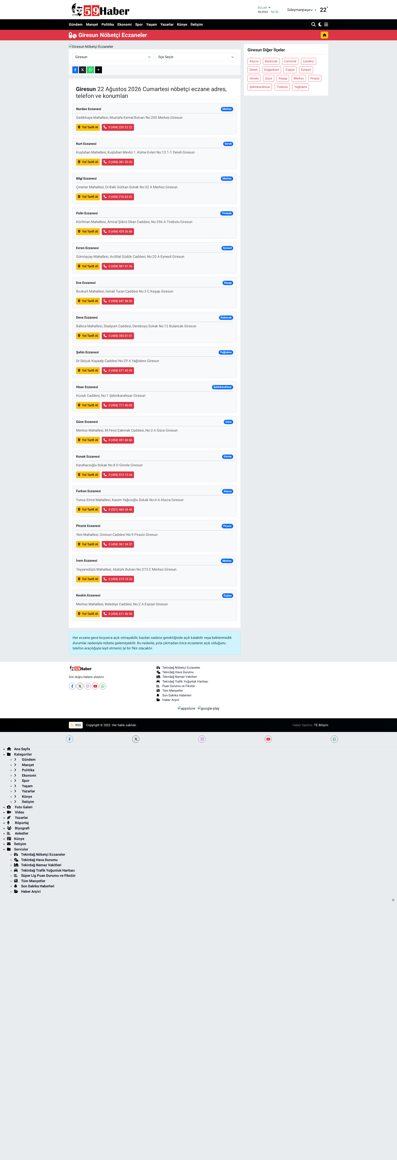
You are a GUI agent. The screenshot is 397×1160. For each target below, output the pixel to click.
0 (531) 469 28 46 (120, 509)
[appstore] (187, 708)
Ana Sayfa (22, 749)
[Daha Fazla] (98, 69)
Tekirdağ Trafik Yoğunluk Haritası (185, 681)
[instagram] (202, 739)
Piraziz (314, 78)
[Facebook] (72, 686)
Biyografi (22, 828)
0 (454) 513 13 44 (120, 475)
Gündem (76, 24)
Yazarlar (166, 24)
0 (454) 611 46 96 (120, 614)
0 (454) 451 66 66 (120, 440)
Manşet (92, 24)
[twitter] (135, 739)
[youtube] (268, 739)
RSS (77, 725)
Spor (139, 24)
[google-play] (208, 708)
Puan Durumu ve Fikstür (178, 686)
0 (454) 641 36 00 (120, 301)
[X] (80, 686)
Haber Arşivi (170, 700)
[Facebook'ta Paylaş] (75, 69)
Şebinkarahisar (260, 87)
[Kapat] (394, 900)
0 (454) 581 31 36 (120, 266)
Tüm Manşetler (172, 690)
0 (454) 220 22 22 (120, 127)
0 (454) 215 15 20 (120, 579)
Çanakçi (308, 61)
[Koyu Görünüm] (320, 24)
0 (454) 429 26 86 (120, 231)
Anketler (21, 833)
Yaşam (151, 24)
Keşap (283, 78)
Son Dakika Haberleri (176, 695)
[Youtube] (95, 686)
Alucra (254, 61)
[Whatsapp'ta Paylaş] (90, 69)
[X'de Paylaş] (82, 69)
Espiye (290, 70)
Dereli (254, 70)
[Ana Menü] (325, 24)
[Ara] (314, 24)
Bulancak (271, 61)
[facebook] (69, 739)
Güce (268, 78)
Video (19, 812)
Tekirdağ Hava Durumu (178, 672)
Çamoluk (290, 61)
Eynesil (306, 70)
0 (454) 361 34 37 (120, 544)
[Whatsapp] (102, 686)
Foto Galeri (23, 807)
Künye (182, 24)
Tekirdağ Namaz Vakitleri (179, 677)
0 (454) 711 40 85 (120, 405)
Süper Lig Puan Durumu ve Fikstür (48, 875)
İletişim (197, 24)
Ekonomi (124, 24)
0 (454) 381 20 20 (120, 162)
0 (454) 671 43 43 (120, 370)
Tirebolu (282, 87)
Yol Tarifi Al (90, 127)
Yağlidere (300, 87)
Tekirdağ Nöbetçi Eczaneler (181, 667)
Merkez (299, 78)
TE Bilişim (321, 725)
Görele (254, 78)
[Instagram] (87, 686)
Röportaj (21, 823)
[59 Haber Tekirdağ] (110, 9)
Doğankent (271, 70)
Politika (108, 24)
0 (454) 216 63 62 (120, 197)
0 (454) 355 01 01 (120, 336)
